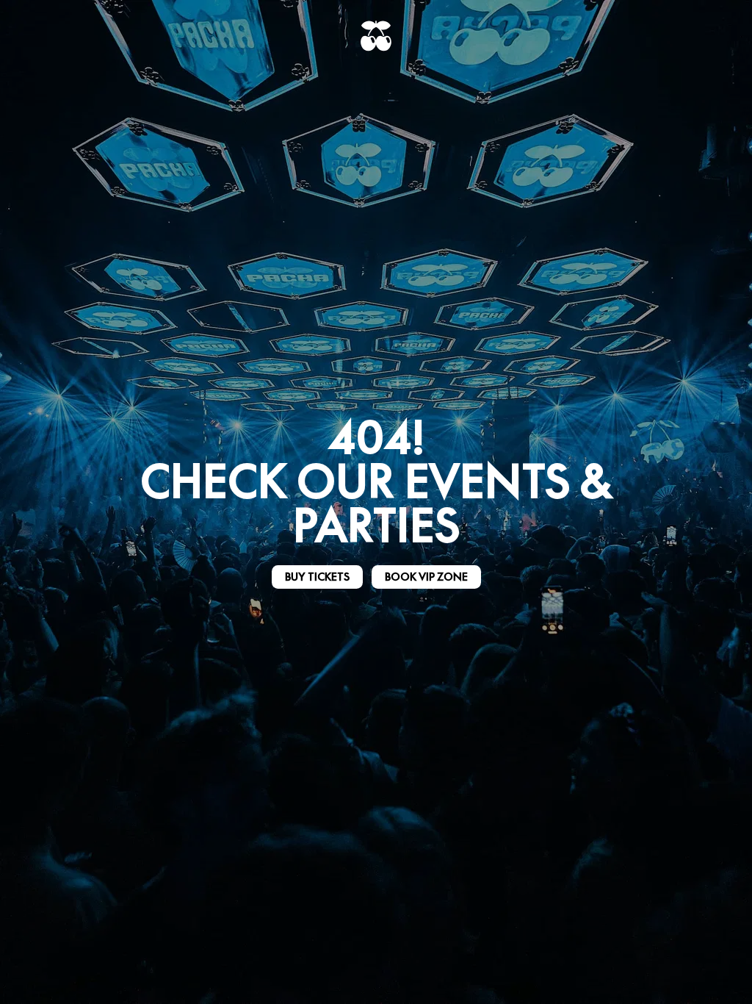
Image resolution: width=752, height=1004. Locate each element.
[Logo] (376, 36)
